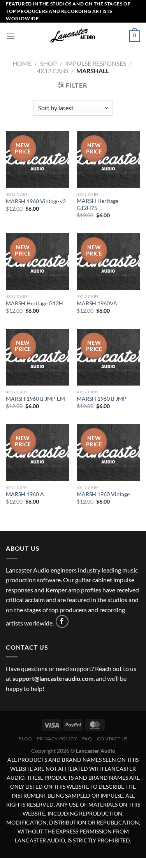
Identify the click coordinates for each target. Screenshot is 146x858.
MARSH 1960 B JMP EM (35, 399)
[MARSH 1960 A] (37, 452)
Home (22, 63)
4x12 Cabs (52, 70)
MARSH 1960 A (25, 494)
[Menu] (10, 36)
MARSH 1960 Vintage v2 (36, 201)
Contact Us (112, 739)
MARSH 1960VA (97, 303)
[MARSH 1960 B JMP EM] (37, 357)
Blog (25, 739)
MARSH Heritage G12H (34, 303)
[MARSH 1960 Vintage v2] (37, 159)
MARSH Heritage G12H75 (97, 204)
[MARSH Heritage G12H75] (108, 159)
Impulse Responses (95, 63)
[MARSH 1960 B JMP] (108, 357)
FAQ (87, 739)
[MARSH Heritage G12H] (37, 261)
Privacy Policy (57, 739)
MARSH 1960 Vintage (103, 494)
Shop (48, 63)
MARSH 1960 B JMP (102, 399)
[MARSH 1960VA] (108, 261)
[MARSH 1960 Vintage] (108, 452)
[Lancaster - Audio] (73, 36)
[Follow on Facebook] (62, 621)
